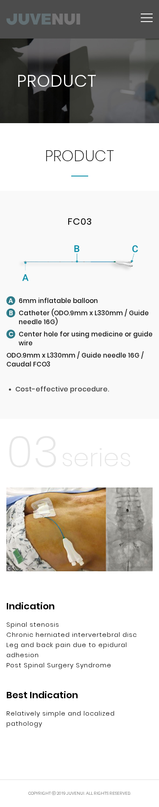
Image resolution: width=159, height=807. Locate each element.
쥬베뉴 (43, 19)
